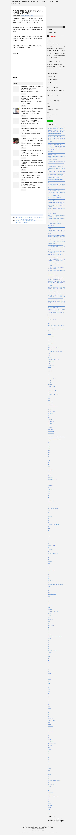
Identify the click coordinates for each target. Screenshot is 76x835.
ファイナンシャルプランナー (53, 405)
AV (48, 317)
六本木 (49, 483)
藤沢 (48, 737)
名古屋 (49, 510)
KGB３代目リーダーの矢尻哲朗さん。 (54, 221)
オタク (49, 355)
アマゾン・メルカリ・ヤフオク (53, 347)
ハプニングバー (50, 402)
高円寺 (49, 799)
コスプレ (49, 367)
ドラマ (49, 398)
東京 (48, 623)
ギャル (49, 363)
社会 (48, 685)
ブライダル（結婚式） (52, 411)
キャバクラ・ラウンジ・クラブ (53, 359)
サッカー (49, 374)
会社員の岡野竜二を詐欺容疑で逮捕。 (54, 197)
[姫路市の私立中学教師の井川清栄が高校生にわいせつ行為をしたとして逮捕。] (16, 133)
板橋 (48, 629)
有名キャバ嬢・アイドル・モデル (54, 611)
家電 (48, 547)
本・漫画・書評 (50, 619)
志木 (48, 572)
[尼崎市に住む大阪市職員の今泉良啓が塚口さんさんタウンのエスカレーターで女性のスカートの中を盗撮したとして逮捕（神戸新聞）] (16, 101)
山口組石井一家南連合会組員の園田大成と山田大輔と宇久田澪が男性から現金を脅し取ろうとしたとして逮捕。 (56, 289)
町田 (48, 677)
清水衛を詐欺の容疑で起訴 (52, 159)
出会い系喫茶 (50, 485)
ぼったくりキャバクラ (52, 341)
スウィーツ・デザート (52, 378)
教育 (48, 588)
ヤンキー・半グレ (51, 433)
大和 (48, 526)
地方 (48, 520)
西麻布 (49, 747)
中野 (48, 454)
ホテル (49, 417)
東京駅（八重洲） (51, 625)
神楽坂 (49, 691)
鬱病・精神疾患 (50, 805)
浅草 (48, 654)
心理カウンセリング (51, 570)
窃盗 (48, 700)
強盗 (48, 568)
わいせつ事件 (50, 343)
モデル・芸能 (50, 429)
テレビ (49, 396)
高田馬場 (49, 803)
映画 (48, 603)
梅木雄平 (49, 638)
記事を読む (23, 105)
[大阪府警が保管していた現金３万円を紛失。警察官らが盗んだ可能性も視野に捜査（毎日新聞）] (16, 91)
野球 (48, 759)
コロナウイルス (50, 369)
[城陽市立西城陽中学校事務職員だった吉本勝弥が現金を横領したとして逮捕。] (16, 177)
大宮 (48, 530)
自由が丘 (49, 724)
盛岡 (48, 681)
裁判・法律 (50, 745)
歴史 (48, 646)
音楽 (48, 788)
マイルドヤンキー (51, 421)
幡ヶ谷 (49, 563)
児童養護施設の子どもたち (52, 479)
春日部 (49, 607)
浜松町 (49, 656)
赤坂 (48, 755)
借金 (48, 471)
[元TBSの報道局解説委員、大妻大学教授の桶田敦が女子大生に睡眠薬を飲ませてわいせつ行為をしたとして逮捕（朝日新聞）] (16, 165)
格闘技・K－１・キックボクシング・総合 (55, 636)
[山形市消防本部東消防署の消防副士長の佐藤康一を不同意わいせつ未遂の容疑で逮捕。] (16, 187)
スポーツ (49, 382)
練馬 (48, 716)
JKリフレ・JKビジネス (52, 319)
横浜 (48, 642)
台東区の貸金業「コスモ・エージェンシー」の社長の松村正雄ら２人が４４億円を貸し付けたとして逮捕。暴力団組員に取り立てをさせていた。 (56, 311)
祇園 (48, 687)
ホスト (49, 415)
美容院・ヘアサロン (51, 720)
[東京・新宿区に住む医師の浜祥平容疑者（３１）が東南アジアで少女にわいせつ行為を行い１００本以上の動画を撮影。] (16, 143)
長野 (48, 772)
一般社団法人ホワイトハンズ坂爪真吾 (54, 438)
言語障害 (49, 749)
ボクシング (50, 419)
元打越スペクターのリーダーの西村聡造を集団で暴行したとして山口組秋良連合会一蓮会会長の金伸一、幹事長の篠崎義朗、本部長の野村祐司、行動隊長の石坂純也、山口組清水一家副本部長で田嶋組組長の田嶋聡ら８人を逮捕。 (56, 174)
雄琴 (48, 782)
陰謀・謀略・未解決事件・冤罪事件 (54, 780)
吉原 (48, 504)
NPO (49, 323)
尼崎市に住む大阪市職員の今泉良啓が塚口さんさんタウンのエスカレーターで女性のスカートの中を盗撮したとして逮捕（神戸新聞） (32, 98)
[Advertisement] (21, 67)
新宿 (48, 590)
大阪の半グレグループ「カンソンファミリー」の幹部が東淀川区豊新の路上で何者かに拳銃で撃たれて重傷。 (56, 232)
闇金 (48, 778)
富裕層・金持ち (50, 549)
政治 (48, 582)
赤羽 (48, 757)
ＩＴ (48, 811)
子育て (49, 541)
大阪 (48, 537)
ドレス (49, 400)
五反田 (49, 460)
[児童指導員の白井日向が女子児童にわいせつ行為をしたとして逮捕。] (16, 155)
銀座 (48, 766)
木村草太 (49, 615)
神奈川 (49, 689)
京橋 (48, 462)
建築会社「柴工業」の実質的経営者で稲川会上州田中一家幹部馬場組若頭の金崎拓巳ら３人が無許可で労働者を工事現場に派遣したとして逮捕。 (56, 236)
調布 (48, 751)
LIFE (49, 321)
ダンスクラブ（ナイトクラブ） (53, 394)
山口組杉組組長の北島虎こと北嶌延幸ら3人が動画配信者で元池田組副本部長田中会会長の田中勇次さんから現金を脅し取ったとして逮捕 (56, 132)
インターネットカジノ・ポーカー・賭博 (55, 351)
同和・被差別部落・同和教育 (53, 508)
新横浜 (49, 596)
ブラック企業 (50, 413)
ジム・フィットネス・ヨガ (52, 376)
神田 (48, 693)
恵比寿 (49, 576)
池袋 (48, 648)
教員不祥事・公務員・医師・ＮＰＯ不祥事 (27, 15)
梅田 (48, 640)
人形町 (49, 466)
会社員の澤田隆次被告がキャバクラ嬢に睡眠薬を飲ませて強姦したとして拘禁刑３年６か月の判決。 (56, 186)
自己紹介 (49, 722)
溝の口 (49, 667)
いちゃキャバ (50, 332)
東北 (48, 627)
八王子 (49, 481)
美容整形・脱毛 (50, 718)
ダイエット (50, 392)
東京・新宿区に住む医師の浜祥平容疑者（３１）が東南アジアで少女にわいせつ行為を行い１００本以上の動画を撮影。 (32, 140)
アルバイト (50, 349)
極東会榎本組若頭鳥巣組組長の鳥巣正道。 (55, 179)
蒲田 (48, 733)
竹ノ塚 (49, 706)
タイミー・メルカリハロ (52, 390)
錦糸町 (49, 770)
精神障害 (49, 708)
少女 (48, 555)
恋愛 (48, 574)
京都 (48, 464)
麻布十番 (49, 807)
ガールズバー (50, 357)
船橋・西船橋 (50, 726)
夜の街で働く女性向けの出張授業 (54, 524)
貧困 (48, 753)
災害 (48, 669)
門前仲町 (49, 774)
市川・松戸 (50, 561)
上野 (48, 444)
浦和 (48, 658)
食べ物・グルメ (50, 792)
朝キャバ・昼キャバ (51, 613)
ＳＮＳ (49, 813)
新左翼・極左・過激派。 (52, 594)
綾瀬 (48, 714)
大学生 (49, 528)
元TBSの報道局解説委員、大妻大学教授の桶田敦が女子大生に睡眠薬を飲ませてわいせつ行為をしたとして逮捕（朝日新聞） (32, 162)
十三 (48, 497)
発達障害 (49, 679)
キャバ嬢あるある (51, 361)
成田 (48, 578)
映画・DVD (50, 605)
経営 (48, 710)
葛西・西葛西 (50, 731)
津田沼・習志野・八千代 (52, 650)
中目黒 (49, 452)
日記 (48, 601)
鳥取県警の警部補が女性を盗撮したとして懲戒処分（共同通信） (38, 827)
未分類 (49, 617)
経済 (48, 712)
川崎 (48, 559)
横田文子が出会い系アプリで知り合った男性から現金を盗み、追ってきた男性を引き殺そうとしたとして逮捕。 (56, 140)
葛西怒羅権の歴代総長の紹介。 (53, 275)
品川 (48, 514)
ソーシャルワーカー (51, 386)
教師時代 (49, 586)
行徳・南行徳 (50, 741)
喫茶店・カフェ (50, 516)
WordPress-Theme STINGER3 (38, 830)
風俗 (48, 790)
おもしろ (49, 334)
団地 (48, 518)
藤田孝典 (49, 739)
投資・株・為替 (50, 580)
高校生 (49, 801)
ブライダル (50, 409)
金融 (48, 764)
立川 (48, 702)
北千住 (49, 491)
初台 (48, 487)
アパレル (49, 345)
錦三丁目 (49, 768)
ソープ (49, 388)
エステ (49, 353)
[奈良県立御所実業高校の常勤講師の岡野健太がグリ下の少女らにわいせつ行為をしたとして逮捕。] (16, 123)
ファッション (50, 407)
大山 (48, 532)
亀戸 (48, 456)
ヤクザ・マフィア (51, 431)
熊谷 (48, 671)
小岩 (48, 551)
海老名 (49, 662)
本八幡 (49, 621)
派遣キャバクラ (50, 652)
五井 (48, 458)
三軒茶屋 (49, 440)
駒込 (48, 797)
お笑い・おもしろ (51, 336)
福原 (48, 695)
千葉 (48, 499)
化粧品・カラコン (51, 489)
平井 (48, 565)
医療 (48, 495)
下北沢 (49, 446)
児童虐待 (49, 475)
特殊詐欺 (49, 673)
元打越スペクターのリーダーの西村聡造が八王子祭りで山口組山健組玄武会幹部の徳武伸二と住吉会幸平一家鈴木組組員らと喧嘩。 (56, 194)
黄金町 (49, 809)
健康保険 (49, 473)
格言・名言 (50, 634)
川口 (48, 557)
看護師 (49, 683)
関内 (48, 776)
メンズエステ (50, 427)
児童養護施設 (50, 477)
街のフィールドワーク (52, 743)
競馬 (48, 704)
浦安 (48, 660)
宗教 (48, 543)
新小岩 (49, 592)
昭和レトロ (50, 609)
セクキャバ (50, 384)
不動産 (49, 448)
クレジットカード (51, 365)
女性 (48, 539)
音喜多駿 (49, 786)
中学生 (49, 450)
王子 (48, 675)
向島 (48, 512)
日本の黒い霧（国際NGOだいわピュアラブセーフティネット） (35, 1)
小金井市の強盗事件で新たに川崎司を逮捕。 (55, 239)
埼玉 (48, 522)
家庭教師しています (51, 545)
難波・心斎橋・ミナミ (52, 784)
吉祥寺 (49, 506)
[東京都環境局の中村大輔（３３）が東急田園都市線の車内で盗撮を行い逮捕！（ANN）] (16, 113)
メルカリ (49, 425)
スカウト (49, 380)
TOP (12, 5)
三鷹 (48, 442)
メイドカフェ (50, 423)
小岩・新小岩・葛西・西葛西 (53, 553)
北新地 (49, 493)
